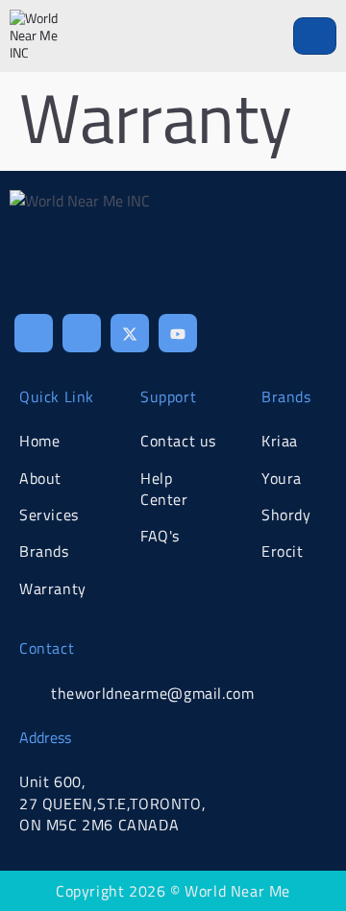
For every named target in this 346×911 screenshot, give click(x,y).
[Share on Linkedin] (81, 333)
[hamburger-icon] (314, 36)
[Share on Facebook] (33, 333)
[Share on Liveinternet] (178, 333)
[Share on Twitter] (130, 333)
